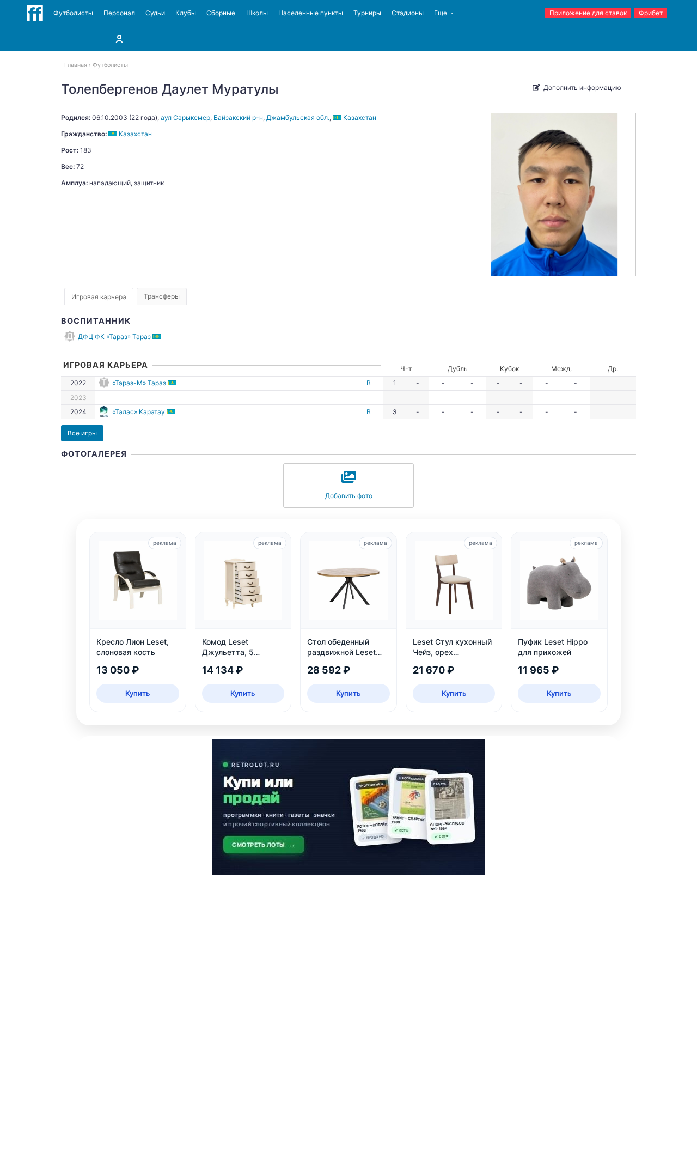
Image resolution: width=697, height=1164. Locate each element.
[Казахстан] (157, 336)
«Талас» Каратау (138, 412)
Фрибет (651, 13)
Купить (137, 693)
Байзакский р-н (238, 117)
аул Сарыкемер (185, 117)
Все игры (82, 433)
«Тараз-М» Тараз (139, 383)
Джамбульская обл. (297, 117)
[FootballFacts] (35, 13)
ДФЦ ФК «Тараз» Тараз (114, 336)
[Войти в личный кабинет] (119, 38)
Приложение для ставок (588, 13)
